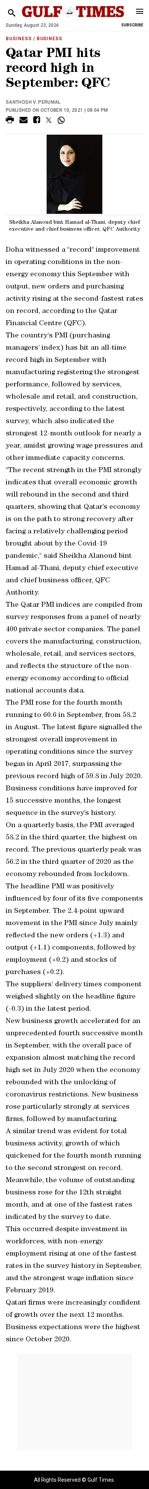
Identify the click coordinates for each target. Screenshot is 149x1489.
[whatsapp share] (62, 120)
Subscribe (132, 25)
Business (19, 38)
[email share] (23, 121)
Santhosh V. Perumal (33, 102)
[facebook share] (36, 121)
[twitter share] (48, 120)
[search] (12, 13)
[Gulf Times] (73, 19)
